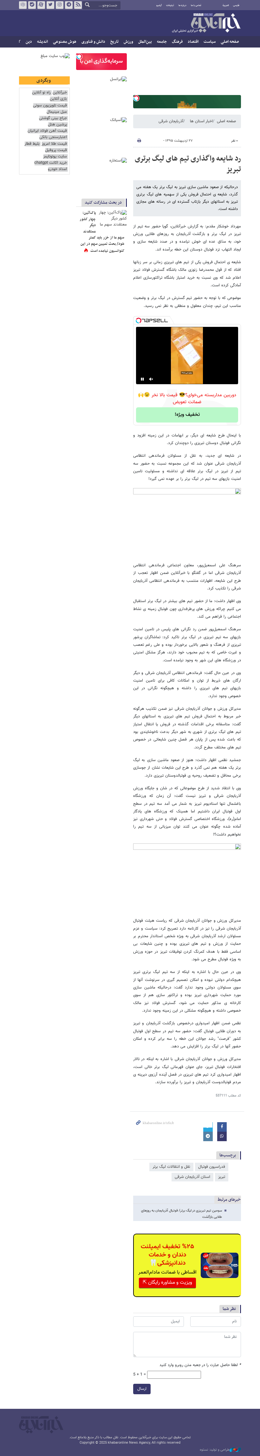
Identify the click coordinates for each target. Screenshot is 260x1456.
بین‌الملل (145, 41)
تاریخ (114, 41)
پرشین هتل (57, 125)
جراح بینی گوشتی (53, 118)
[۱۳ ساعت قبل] (112, 219)
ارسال (141, 1389)
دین (29, 41)
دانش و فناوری (93, 41)
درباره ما (182, 5)
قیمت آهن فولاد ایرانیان (47, 131)
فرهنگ (177, 41)
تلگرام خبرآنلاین (69, 5)
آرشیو (159, 5)
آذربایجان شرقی (171, 121)
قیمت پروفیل (56, 150)
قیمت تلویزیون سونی (50, 106)
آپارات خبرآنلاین (41, 5)
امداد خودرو (57, 169)
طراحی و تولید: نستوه (215, 1450)
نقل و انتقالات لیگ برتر (171, 1167)
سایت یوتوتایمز (55, 157)
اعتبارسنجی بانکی (53, 137)
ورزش (128, 41)
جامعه (162, 41)
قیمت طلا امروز (54, 144)
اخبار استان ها (201, 121)
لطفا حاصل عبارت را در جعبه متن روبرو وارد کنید (200, 1365)
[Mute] (151, 379)
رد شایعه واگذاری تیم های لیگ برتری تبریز (188, 164)
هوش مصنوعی (64, 41)
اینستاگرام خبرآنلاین (59, 5)
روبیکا (23, 5)
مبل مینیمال (57, 112)
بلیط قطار (32, 144)
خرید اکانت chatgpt (50, 163)
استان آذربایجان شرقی (192, 1177)
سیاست (210, 41)
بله (32, 5)
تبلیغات (170, 5)
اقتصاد (193, 41)
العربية (226, 5)
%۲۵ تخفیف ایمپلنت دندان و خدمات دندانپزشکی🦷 (167, 1255)
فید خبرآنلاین (78, 5)
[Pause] (142, 379)
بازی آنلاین (58, 99)
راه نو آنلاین (41, 93)
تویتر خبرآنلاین (50, 5)
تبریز (221, 1177)
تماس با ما (196, 5)
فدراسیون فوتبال (211, 1167)
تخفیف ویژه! (187, 415)
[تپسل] (136, 98)
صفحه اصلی (230, 41)
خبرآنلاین (206, 23)
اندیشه (42, 41)
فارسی (236, 5)
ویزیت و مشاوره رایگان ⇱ (167, 1283)
